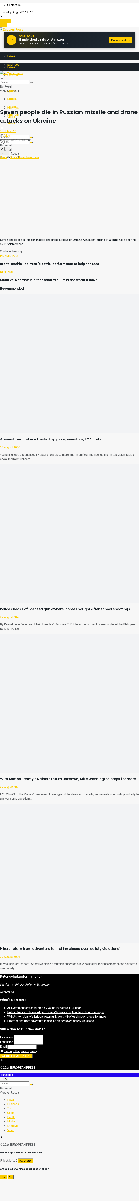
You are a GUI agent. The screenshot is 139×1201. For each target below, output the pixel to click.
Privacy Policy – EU (27, 984)
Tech (10, 1108)
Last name (6, 1042)
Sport (10, 1113)
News (11, 56)
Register (5, 21)
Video (6, 136)
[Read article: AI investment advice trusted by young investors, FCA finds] (69, 363)
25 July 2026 (8, 131)
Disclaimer (7, 984)
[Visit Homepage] (11, 29)
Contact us (14, 5)
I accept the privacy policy (20, 1051)
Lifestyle (12, 1126)
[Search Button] (31, 142)
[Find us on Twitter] (1, 16)
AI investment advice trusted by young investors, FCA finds (50, 439)
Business (13, 1104)
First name (6, 1037)
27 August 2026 (10, 447)
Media (11, 107)
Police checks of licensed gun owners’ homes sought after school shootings (65, 609)
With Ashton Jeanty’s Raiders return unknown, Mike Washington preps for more (68, 778)
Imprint (45, 984)
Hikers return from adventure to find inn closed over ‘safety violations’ (60, 948)
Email (3, 1047)
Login (3, 25)
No (10, 1177)
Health (12, 99)
